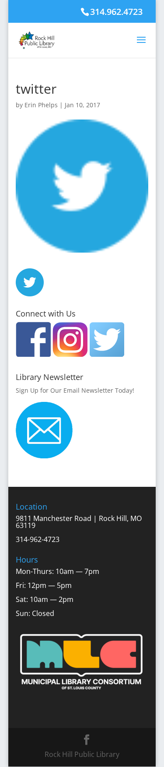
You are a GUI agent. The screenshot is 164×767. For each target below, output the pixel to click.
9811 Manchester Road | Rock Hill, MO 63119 (79, 522)
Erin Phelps (41, 105)
